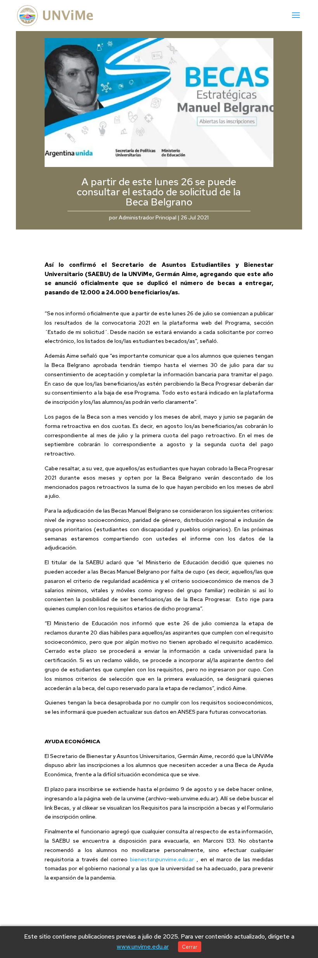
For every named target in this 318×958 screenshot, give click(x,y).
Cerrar (189, 946)
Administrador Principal (147, 217)
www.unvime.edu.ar (143, 946)
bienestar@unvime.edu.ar (162, 859)
